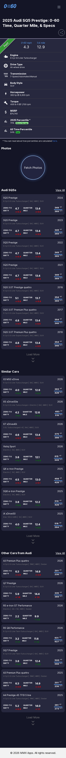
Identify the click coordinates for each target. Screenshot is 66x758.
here (55, 141)
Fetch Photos (33, 167)
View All (60, 190)
